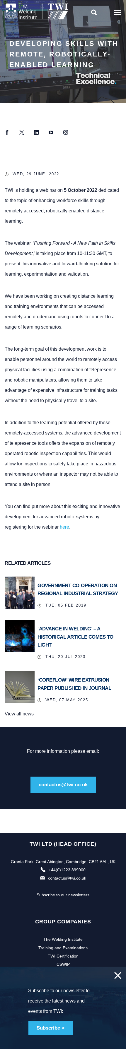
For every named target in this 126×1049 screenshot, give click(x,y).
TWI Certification (63, 956)
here (64, 527)
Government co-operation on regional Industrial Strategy (78, 589)
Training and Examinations (63, 947)
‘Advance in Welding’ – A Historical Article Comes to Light (75, 636)
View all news (19, 713)
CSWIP (63, 964)
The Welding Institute (63, 939)
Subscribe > (50, 1028)
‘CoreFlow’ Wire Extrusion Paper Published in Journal (74, 684)
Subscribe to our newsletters (63, 895)
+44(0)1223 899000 (67, 869)
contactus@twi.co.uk (63, 784)
